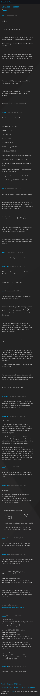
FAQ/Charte (17, 684)
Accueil (3, 684)
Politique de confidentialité (28, 687)
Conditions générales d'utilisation (10, 687)
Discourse (11, 691)
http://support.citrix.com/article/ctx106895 (13, 607)
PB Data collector (10, 6)
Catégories (10, 684)
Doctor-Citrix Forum (7, 2)
